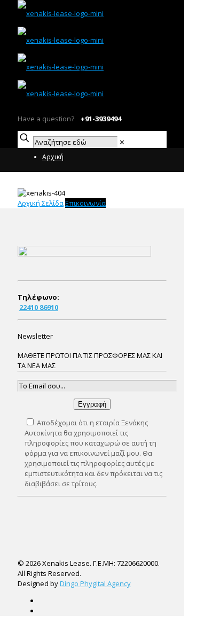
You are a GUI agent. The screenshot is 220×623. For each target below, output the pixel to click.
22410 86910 (38, 307)
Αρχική (53, 156)
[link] (122, 142)
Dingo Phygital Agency (95, 583)
